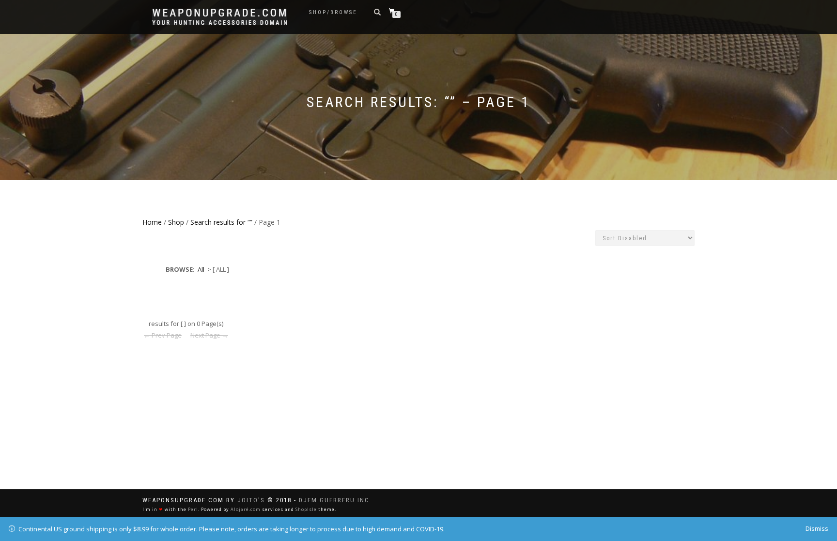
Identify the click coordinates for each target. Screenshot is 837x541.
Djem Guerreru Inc (334, 500)
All (201, 269)
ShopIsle (306, 509)
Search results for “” (221, 222)
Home (152, 222)
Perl (193, 509)
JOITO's (251, 500)
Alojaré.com (246, 509)
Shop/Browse (333, 12)
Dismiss (817, 528)
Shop (176, 222)
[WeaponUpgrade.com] (219, 17)
